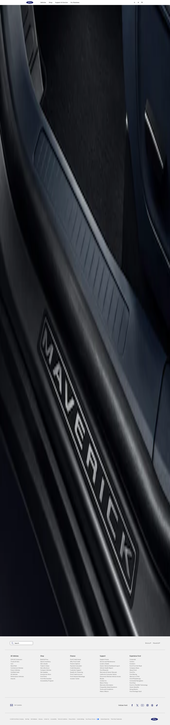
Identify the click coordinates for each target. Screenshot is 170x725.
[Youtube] (142, 705)
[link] (27, 719)
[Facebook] (133, 705)
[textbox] (21, 643)
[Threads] (152, 705)
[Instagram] (147, 705)
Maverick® (156, 643)
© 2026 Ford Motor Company (17, 719)
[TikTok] (157, 705)
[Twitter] (137, 705)
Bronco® (148, 643)
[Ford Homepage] (154, 719)
